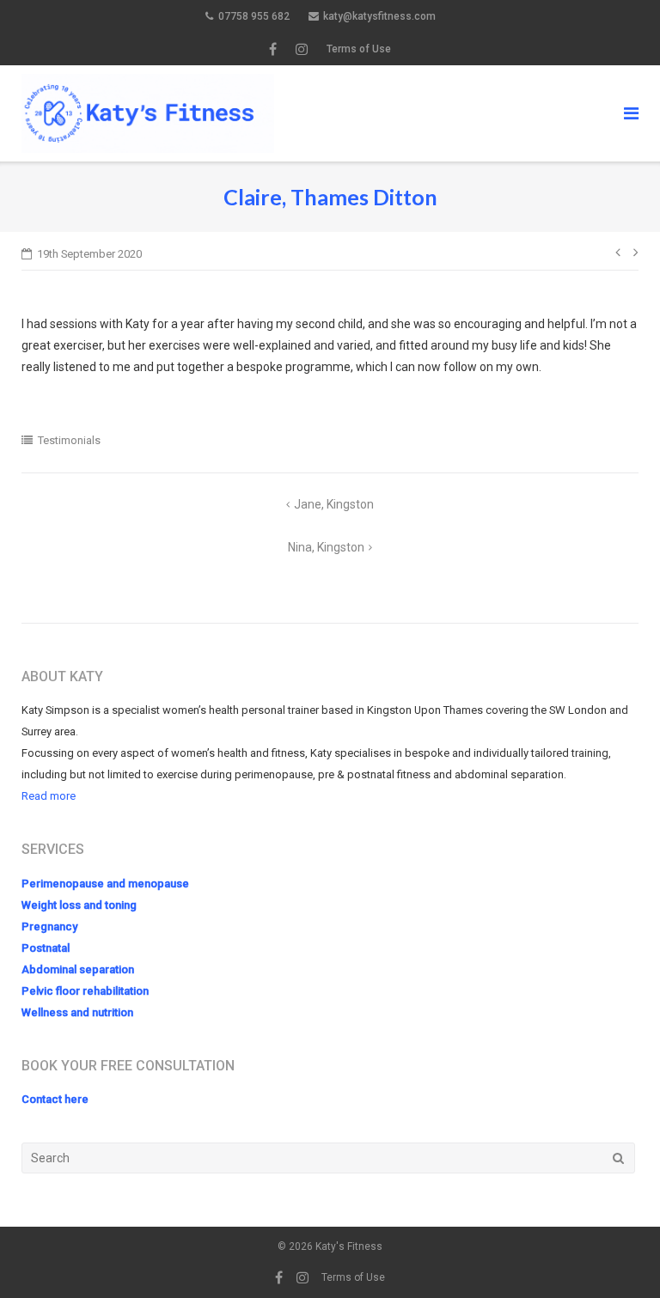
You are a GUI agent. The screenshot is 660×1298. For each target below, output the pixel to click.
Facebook (273, 49)
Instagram (302, 49)
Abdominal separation (77, 969)
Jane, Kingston (334, 504)
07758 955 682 (254, 16)
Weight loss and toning (79, 905)
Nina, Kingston (326, 547)
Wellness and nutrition (77, 1012)
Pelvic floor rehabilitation (85, 990)
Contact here (55, 1099)
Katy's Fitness (348, 1246)
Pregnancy (49, 926)
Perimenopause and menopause (105, 883)
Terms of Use (359, 49)
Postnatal (45, 948)
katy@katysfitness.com (379, 16)
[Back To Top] (617, 1257)
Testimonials (69, 440)
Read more (48, 795)
